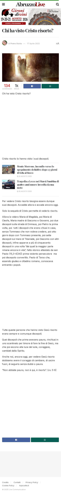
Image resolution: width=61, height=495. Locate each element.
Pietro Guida (16, 43)
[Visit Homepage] (30, 4)
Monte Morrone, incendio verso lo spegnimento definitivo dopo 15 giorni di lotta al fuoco (37, 169)
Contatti (17, 482)
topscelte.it (24, 485)
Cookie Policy (8, 485)
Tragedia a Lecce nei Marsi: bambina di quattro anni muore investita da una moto (38, 184)
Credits (5, 482)
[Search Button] (57, 4)
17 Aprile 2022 (33, 43)
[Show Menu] (3, 4)
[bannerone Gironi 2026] (30, 16)
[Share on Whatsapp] (50, 86)
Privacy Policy (32, 482)
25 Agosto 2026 (25, 176)
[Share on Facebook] (32, 86)
